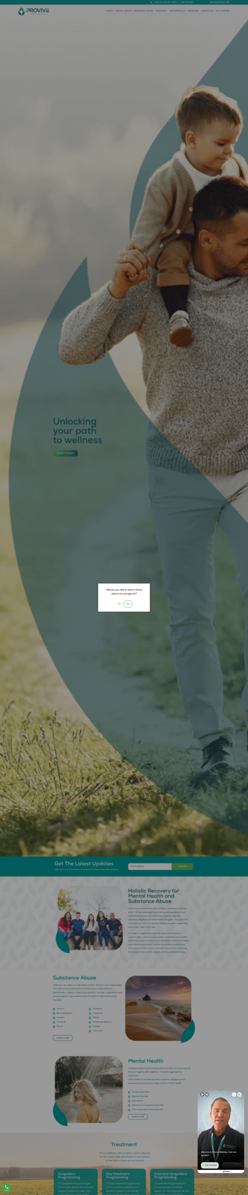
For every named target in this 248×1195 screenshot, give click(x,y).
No (119, 604)
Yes (128, 604)
